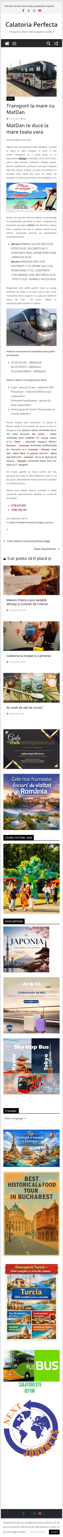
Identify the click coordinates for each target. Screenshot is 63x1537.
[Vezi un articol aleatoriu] (56, 43)
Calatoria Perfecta (32, 24)
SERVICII (10, 99)
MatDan (22, 158)
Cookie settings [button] (37, 1531)
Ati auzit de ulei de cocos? (24, 707)
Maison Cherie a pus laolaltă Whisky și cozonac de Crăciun (27, 602)
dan (24, 118)
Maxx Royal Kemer (45, 549)
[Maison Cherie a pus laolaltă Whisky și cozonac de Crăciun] (31, 567)
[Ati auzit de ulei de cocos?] (31, 675)
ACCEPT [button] (54, 1532)
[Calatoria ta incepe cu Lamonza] (31, 623)
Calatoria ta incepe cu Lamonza (28, 656)
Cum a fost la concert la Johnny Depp (28, 541)
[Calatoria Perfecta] (7, 43)
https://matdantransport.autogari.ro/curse (31, 522)
